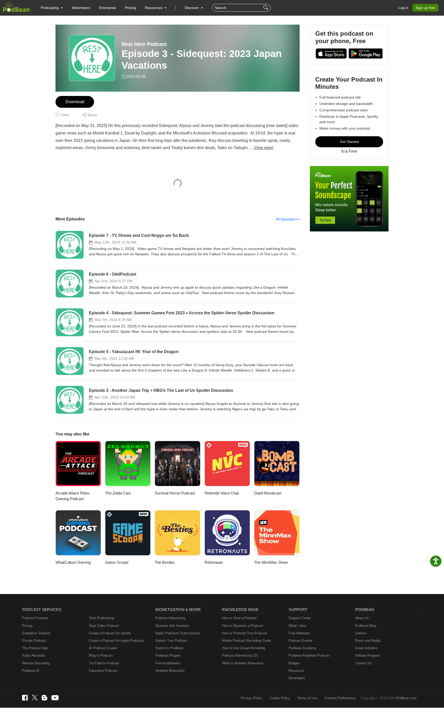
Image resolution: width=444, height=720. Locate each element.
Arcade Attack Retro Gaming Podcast (72, 496)
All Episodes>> (288, 219)
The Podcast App (35, 648)
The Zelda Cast (118, 493)
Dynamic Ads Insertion (172, 626)
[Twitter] (35, 697)
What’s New (297, 626)
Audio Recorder (33, 655)
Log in (403, 8)
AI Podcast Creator (103, 648)
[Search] (266, 7)
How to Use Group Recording (243, 648)
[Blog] (44, 697)
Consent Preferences (340, 698)
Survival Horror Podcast (175, 493)
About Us (362, 618)
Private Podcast (34, 641)
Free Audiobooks (167, 663)
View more (263, 147)
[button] (52, 7)
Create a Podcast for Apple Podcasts (116, 641)
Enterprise (107, 8)
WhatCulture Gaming (73, 562)
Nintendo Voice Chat (222, 493)
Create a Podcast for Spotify (110, 633)
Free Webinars (299, 633)
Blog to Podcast (101, 655)
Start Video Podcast (104, 626)
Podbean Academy (303, 648)
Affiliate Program (367, 655)
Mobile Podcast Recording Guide (246, 641)
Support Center (300, 618)
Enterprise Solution (36, 633)
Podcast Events (300, 641)
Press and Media (367, 641)
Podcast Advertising (170, 618)
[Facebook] (25, 697)
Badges (294, 663)
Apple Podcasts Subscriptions (177, 633)
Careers (361, 633)
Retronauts (214, 562)
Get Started (349, 142)
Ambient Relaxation (169, 671)
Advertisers (81, 8)
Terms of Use (307, 698)
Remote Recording (36, 663)
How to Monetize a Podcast (242, 626)
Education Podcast (103, 671)
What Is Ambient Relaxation (242, 663)
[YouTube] (55, 697)
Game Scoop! (116, 562)
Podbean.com (406, 698)
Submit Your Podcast (171, 641)
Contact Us (363, 663)
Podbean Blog (365, 626)
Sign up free (425, 8)
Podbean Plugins (168, 655)
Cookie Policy (280, 698)
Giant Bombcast (267, 493)
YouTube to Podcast (104, 663)
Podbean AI (30, 671)
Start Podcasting (101, 618)
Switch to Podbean (169, 648)
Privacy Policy (251, 698)
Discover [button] (192, 8)
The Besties (165, 562)
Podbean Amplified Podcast (309, 655)
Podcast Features (35, 618)
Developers (297, 678)
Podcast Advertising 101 (240, 655)
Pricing (130, 8)
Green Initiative (366, 648)
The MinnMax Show (271, 562)
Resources (296, 671)
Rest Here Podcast (144, 44)
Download (75, 102)
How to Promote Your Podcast (244, 633)
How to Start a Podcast (239, 618)
